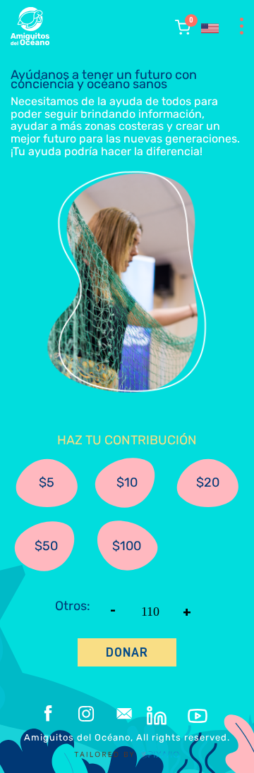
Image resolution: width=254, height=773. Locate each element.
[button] (182, 27)
